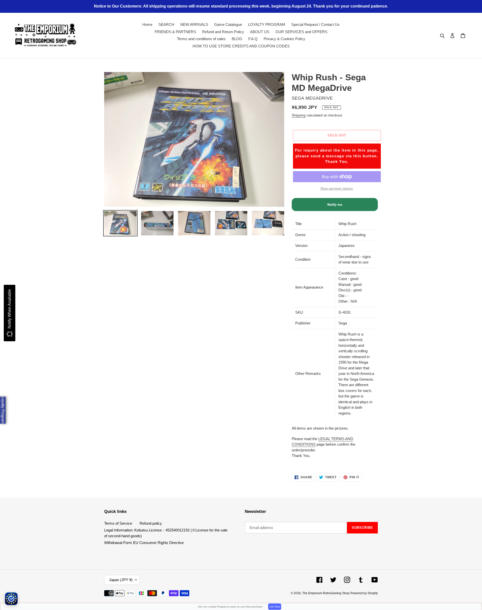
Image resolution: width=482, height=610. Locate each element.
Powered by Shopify (364, 593)
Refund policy (151, 523)
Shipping (299, 115)
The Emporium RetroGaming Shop (325, 593)
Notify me (334, 205)
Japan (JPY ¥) (121, 580)
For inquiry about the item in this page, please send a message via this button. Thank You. (337, 156)
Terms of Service (118, 523)
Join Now (274, 606)
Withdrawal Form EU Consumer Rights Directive (144, 542)
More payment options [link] (337, 188)
